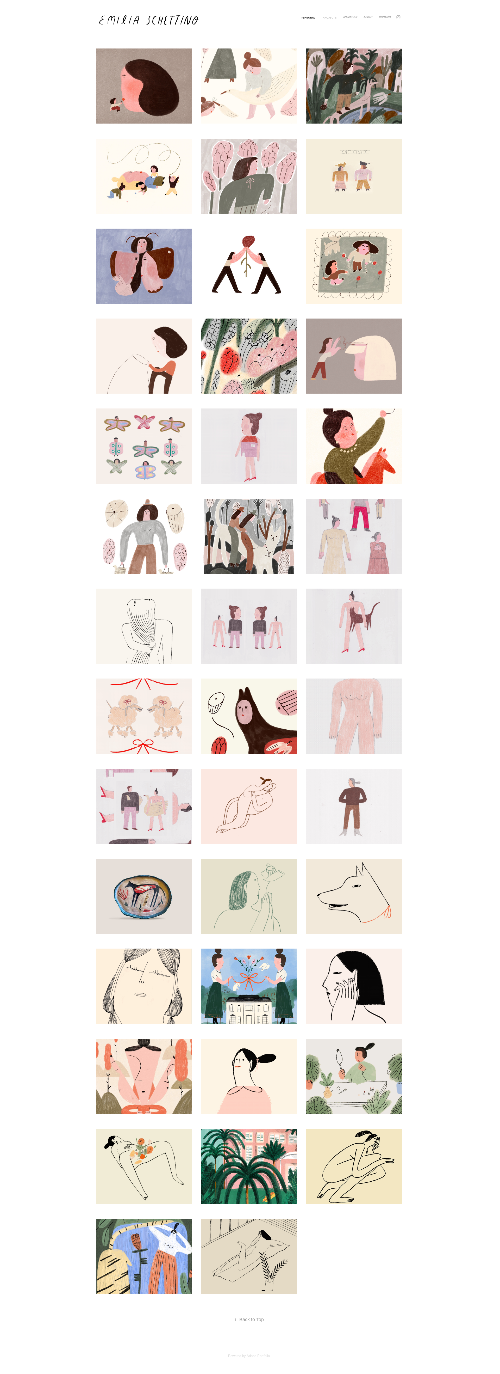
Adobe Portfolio (258, 1356)
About (368, 17)
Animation (350, 17)
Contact (385, 17)
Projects (330, 17)
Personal (308, 17)
